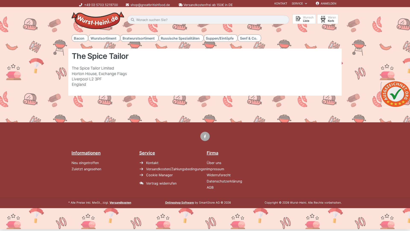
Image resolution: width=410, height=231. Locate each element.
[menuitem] (80, 38)
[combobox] (208, 19)
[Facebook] (205, 136)
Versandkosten (120, 202)
